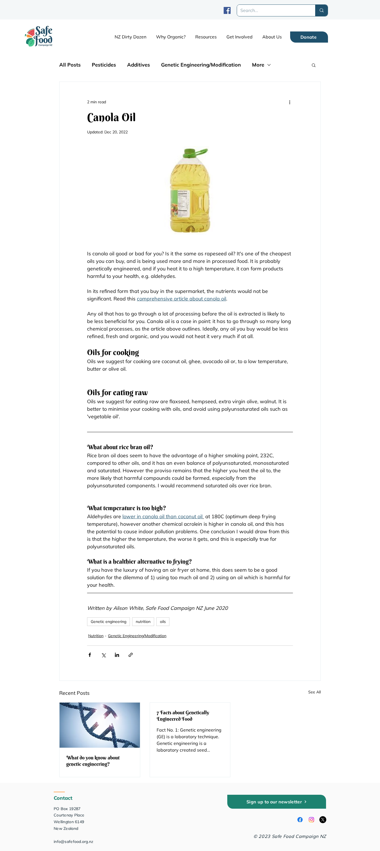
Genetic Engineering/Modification (201, 65)
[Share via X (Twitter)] (103, 654)
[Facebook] (227, 10)
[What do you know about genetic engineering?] (100, 725)
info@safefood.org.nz (73, 841)
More (258, 65)
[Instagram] (311, 819)
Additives (138, 65)
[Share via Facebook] (89, 654)
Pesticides (104, 65)
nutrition (143, 621)
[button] (205, 37)
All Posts (70, 65)
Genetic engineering (108, 621)
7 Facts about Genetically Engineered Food (183, 715)
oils (163, 621)
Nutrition (95, 635)
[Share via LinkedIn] (117, 654)
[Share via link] (130, 654)
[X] (322, 819)
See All (314, 692)
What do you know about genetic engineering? (93, 760)
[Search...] (321, 10)
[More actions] (289, 102)
